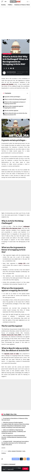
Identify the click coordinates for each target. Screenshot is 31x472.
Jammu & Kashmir (17, 451)
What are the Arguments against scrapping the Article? (13, 107)
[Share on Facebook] (6, 68)
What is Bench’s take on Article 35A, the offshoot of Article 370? (15, 114)
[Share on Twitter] (9, 68)
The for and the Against (11, 110)
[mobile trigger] (3, 2)
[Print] (13, 68)
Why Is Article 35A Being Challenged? (15, 99)
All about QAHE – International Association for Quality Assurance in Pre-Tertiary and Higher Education (15, 443)
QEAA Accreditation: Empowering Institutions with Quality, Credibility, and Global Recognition (14, 431)
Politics (4, 453)
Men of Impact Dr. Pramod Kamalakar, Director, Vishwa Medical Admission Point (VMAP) (14, 437)
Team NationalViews (11, 71)
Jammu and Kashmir (8, 84)
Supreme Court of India (11, 353)
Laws (23, 451)
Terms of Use (10, 469)
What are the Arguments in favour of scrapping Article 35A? (14, 102)
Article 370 (21, 263)
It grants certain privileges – (12, 96)
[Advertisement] (15, 22)
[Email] (11, 68)
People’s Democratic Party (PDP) (11, 334)
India (9, 451)
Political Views (7, 53)
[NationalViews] (15, 2)
